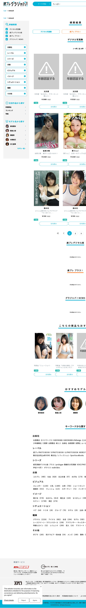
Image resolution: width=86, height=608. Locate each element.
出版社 (9, 47)
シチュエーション (13, 82)
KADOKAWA (58, 440)
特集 (7, 114)
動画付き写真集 (70, 464)
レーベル (10, 53)
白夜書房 (71, 443)
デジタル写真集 (15, 29)
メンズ (73, 534)
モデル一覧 (21, 148)
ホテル (73, 510)
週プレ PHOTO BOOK (41, 452)
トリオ (48, 510)
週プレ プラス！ (15, 36)
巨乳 (55, 486)
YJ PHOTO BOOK (57, 452)
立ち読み (54, 107)
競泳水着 (64, 476)
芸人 (70, 525)
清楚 (53, 501)
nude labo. (56, 467)
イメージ (10, 76)
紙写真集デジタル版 (40, 464)
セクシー (40, 501)
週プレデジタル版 (16, 32)
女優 (68, 519)
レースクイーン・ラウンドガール (49, 522)
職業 (9, 88)
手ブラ (39, 534)
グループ (61, 510)
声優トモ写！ (38, 467)
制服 (52, 476)
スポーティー (69, 489)
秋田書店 (36, 440)
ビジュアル (11, 70)
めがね (78, 476)
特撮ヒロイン (41, 525)
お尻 (67, 486)
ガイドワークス (47, 440)
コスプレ (40, 476)
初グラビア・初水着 (56, 534)
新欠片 (58, 443)
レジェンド (57, 525)
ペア (37, 510)
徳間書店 (51, 443)
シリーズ (10, 59)
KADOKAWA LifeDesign (72, 440)
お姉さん (52, 498)
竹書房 (44, 443)
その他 (9, 94)
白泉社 (64, 443)
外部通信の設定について (70, 596)
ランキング (9, 110)
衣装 (9, 64)
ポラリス (47, 467)
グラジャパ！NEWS (16, 39)
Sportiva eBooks (77, 455)
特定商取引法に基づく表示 (51, 596)
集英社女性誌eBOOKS (41, 455)
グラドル (40, 519)
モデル (79, 519)
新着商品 (8, 107)
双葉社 (78, 443)
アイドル (55, 519)
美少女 (39, 498)
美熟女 (66, 498)
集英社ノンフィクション (60, 455)
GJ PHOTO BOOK (71, 452)
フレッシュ (53, 489)
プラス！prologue (56, 464)
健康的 (39, 489)
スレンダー (41, 486)
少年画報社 (37, 443)
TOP (4, 11)
